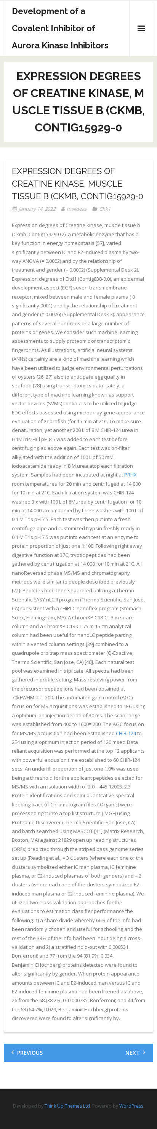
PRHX (130, 474)
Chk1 (105, 208)
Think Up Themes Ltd (67, 1106)
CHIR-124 (126, 733)
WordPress (131, 1106)
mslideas (77, 208)
